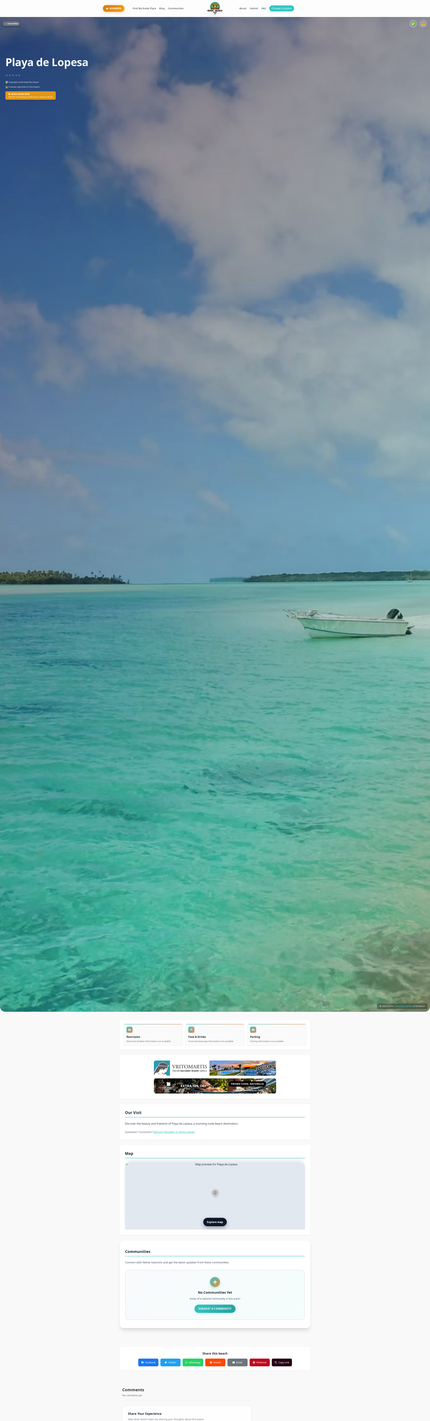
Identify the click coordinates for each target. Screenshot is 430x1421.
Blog (162, 8)
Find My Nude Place (144, 8)
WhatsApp (195, 1362)
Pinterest (261, 1362)
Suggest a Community (215, 1308)
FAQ (263, 8)
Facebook (150, 1362)
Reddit (217, 1362)
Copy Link (283, 1362)
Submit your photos (403, 1006)
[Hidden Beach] (215, 1086)
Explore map (215, 1222)
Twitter (172, 1362)
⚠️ (423, 23)
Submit (254, 8)
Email (239, 1362)
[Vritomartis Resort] (215, 1068)
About (242, 8)
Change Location (282, 8)
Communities (176, 8)
